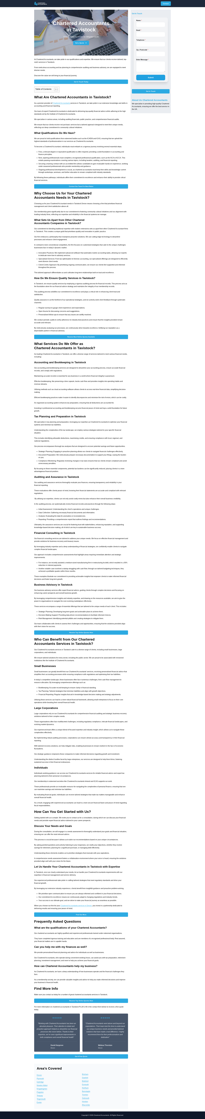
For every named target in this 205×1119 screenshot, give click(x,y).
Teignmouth (41, 1099)
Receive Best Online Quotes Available (81, 337)
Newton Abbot (42, 1085)
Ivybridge (40, 1082)
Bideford (85, 1081)
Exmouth (85, 1084)
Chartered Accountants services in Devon (76, 906)
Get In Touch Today (81, 82)
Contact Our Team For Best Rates (81, 186)
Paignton (40, 1092)
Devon (39, 1075)
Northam (85, 1088)
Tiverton (85, 1095)
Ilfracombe (86, 1105)
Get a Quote (79, 43)
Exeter (39, 1102)
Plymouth (40, 1078)
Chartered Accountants (61, 103)
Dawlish (85, 1078)
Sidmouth (85, 1098)
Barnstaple (86, 1091)
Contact (166, 3)
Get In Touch (150, 91)
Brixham (85, 1074)
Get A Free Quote (81, 1056)
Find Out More (81, 914)
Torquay (40, 1096)
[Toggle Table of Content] (55, 89)
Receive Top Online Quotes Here (81, 632)
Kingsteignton (42, 1089)
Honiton (85, 1101)
